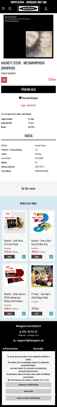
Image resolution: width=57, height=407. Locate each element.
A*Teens (35, 301)
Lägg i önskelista (28, 105)
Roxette (7, 248)
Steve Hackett (8, 73)
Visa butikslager (30, 98)
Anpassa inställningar (28, 385)
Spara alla (28, 391)
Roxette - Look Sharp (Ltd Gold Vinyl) (13, 242)
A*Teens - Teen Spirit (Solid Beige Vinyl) (40, 295)
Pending (31, 122)
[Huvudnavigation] (3, 9)
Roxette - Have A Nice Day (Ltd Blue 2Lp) (41, 242)
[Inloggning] (46, 9)
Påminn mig (28, 89)
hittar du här (44, 379)
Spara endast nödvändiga (28, 398)
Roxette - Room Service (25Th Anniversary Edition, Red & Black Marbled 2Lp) (14, 297)
